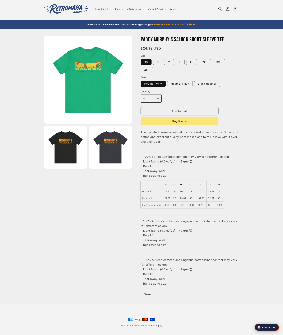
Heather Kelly (153, 83)
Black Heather (207, 83)
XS (146, 62)
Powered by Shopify (151, 325)
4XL (146, 70)
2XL (204, 62)
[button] (103, 9)
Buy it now (179, 121)
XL (191, 62)
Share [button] (147, 294)
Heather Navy (180, 83)
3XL (218, 62)
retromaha (135, 325)
